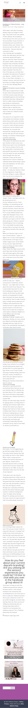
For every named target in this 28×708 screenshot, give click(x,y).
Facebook (7, 593)
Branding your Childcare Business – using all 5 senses (13, 24)
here (9, 239)
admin (5, 26)
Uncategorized (20, 26)
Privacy (6, 704)
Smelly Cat (8, 455)
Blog (16, 26)
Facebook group (14, 581)
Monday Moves (17, 84)
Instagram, (12, 600)
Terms (21, 702)
